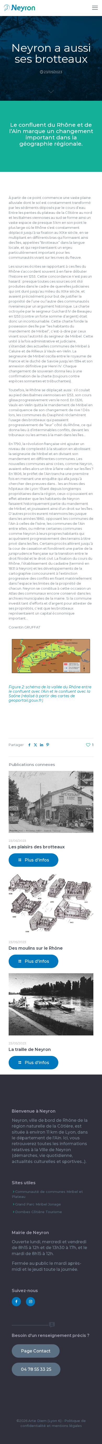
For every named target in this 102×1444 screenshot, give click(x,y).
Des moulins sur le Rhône (36, 948)
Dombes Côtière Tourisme (38, 1212)
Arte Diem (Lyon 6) (44, 1421)
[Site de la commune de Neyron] (19, 7)
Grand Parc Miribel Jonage (38, 1204)
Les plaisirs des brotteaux (37, 846)
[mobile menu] (94, 7)
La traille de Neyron (30, 1049)
